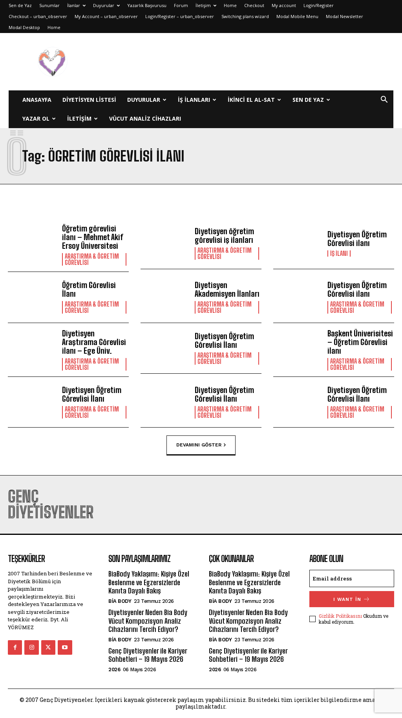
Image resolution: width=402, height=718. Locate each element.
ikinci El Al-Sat (251, 99)
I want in (347, 599)
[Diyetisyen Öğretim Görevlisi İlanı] (165, 348)
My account (284, 5)
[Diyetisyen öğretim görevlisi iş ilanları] (165, 243)
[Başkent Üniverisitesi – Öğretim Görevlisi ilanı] (297, 348)
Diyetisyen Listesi (89, 99)
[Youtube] (65, 647)
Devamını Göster (198, 445)
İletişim (203, 5)
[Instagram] (31, 647)
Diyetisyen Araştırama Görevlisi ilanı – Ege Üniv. (94, 342)
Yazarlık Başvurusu (146, 5)
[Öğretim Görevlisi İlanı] (32, 297)
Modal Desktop (24, 27)
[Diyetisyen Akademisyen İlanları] (165, 297)
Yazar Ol (35, 118)
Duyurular (103, 5)
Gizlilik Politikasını (340, 616)
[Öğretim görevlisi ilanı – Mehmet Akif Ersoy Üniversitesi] (32, 243)
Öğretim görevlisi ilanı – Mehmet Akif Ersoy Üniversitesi (92, 237)
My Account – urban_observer (106, 16)
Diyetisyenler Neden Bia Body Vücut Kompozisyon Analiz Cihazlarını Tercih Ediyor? (147, 621)
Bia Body (119, 601)
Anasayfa (36, 99)
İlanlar (73, 5)
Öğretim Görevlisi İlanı (89, 289)
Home (230, 5)
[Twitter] (48, 647)
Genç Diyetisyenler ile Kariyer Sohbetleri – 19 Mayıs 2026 (147, 655)
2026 (114, 669)
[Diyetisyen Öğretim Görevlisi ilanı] (297, 243)
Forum (181, 5)
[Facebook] (15, 647)
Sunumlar (49, 5)
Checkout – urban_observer (38, 16)
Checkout (254, 5)
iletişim (79, 118)
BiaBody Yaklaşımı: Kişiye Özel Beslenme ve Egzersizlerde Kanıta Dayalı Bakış (148, 582)
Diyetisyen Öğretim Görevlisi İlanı (224, 340)
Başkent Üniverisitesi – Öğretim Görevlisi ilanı (360, 342)
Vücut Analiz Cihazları (145, 118)
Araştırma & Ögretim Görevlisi (92, 259)
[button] (384, 100)
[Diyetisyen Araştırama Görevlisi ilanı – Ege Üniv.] (32, 348)
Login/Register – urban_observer (179, 16)
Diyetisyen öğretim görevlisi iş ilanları (224, 235)
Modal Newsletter (344, 16)
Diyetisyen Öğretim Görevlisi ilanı (357, 239)
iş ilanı (339, 253)
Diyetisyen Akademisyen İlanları (227, 289)
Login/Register (318, 5)
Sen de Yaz (20, 5)
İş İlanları (194, 99)
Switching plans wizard (245, 16)
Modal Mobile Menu (297, 16)
